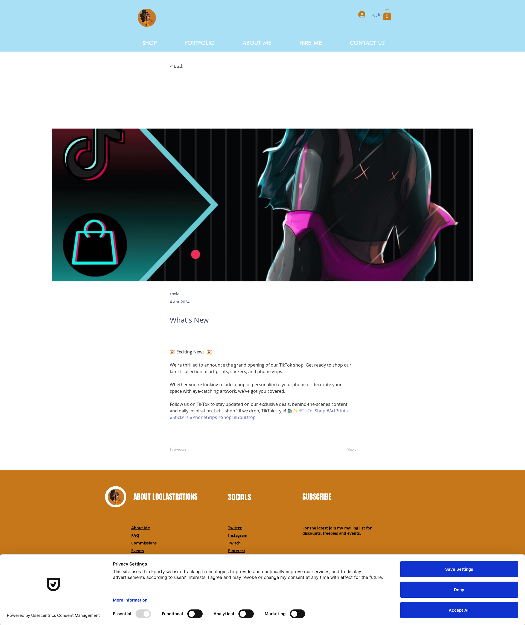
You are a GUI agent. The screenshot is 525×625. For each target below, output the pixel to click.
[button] (387, 14)
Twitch (234, 543)
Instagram (237, 535)
